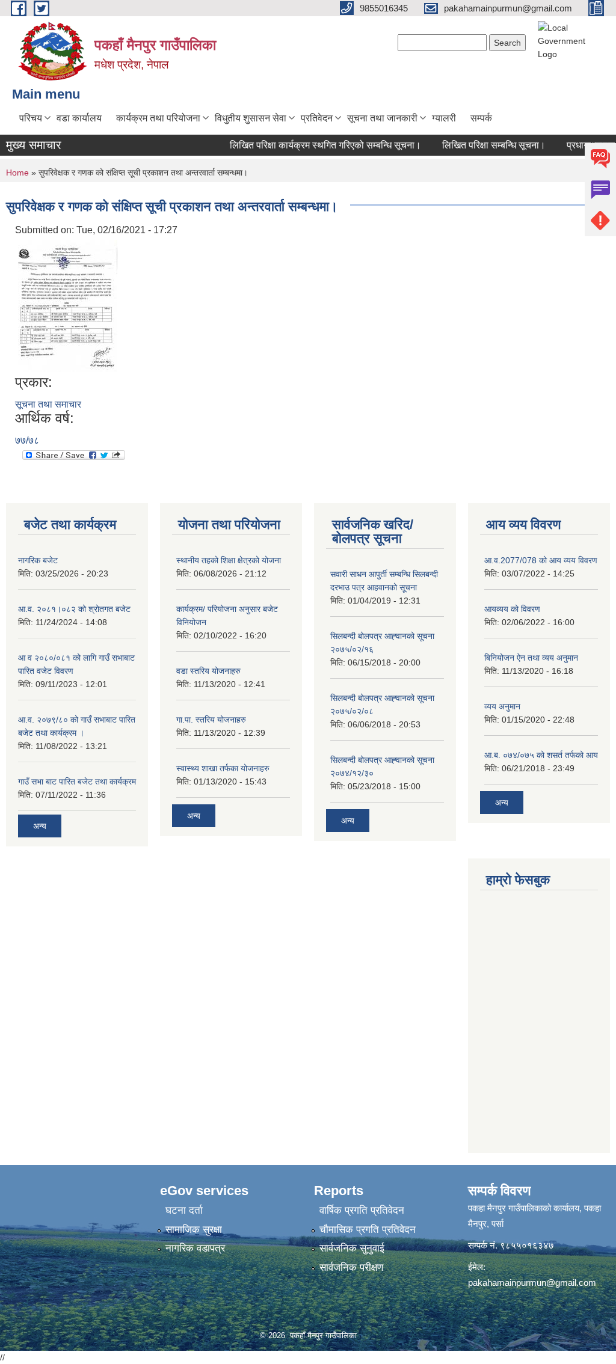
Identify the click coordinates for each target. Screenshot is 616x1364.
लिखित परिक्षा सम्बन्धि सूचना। (483, 145)
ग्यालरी (444, 118)
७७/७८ (27, 440)
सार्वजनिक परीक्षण (351, 1267)
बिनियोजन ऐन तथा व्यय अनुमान (531, 657)
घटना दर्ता (184, 1210)
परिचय (30, 118)
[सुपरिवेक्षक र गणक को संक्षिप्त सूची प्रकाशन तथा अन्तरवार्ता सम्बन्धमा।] (67, 305)
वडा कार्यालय (79, 118)
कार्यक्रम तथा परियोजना (158, 118)
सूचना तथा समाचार (48, 404)
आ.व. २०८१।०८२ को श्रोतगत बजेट (74, 609)
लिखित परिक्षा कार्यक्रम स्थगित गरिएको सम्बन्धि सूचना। (315, 145)
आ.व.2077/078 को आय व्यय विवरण (540, 560)
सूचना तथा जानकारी (382, 118)
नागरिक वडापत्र (195, 1248)
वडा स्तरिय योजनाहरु (208, 671)
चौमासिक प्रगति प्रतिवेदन (367, 1229)
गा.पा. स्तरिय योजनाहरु (211, 719)
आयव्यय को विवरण (512, 609)
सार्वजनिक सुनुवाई (351, 1248)
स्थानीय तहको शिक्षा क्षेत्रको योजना (228, 560)
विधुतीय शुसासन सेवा (250, 118)
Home (17, 172)
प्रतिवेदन (317, 118)
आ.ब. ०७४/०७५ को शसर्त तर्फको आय (541, 755)
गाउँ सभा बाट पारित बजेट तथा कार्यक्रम (77, 781)
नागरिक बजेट (38, 560)
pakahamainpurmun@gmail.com (532, 1282)
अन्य (39, 826)
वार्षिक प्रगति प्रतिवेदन (361, 1210)
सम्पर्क (481, 118)
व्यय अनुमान (502, 706)
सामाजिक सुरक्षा (193, 1229)
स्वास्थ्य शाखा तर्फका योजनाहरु (223, 768)
